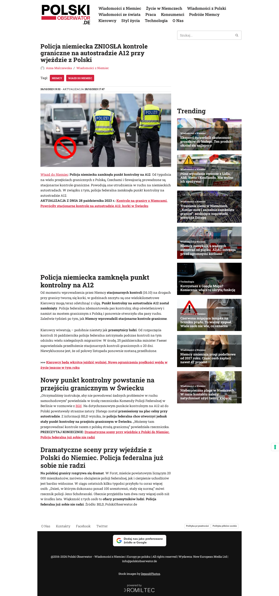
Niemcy (57, 78)
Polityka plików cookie (225, 525)
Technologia (156, 20)
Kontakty (63, 526)
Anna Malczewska (59, 68)
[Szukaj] (237, 35)
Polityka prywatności (197, 525)
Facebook (83, 526)
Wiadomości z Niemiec (119, 8)
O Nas (178, 20)
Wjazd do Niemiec (80, 78)
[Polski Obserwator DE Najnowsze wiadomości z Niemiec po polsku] (66, 14)
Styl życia (130, 20)
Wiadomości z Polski (206, 8)
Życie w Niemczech (164, 8)
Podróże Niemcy (204, 14)
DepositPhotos (150, 574)
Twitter (102, 526)
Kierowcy (107, 20)
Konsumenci (172, 14)
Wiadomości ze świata (119, 14)
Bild (79, 406)
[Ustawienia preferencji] (275, 447)
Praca (150, 14)
